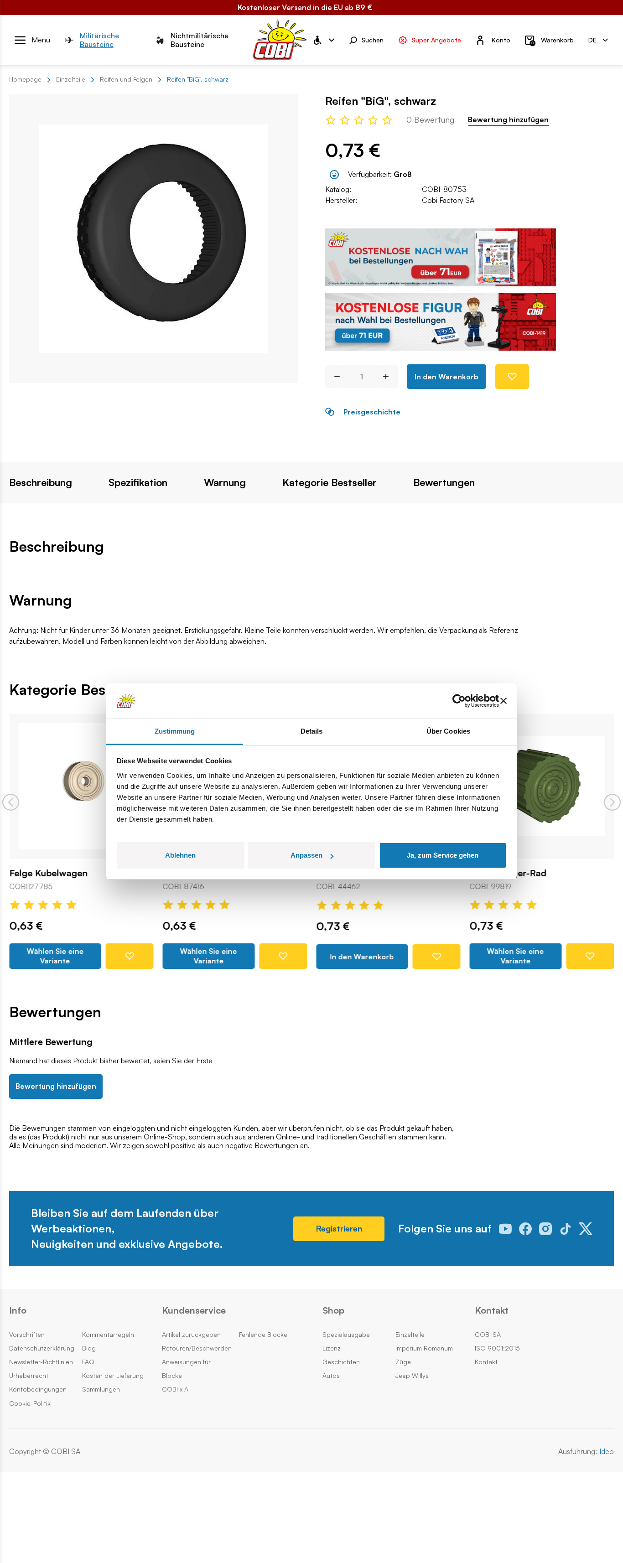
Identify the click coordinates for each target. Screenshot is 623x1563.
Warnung (225, 482)
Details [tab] (312, 731)
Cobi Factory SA (448, 200)
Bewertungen (444, 482)
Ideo (606, 1451)
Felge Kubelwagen (48, 872)
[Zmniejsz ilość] (333, 376)
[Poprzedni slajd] (10, 802)
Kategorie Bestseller (329, 482)
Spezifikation (138, 482)
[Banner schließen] (503, 701)
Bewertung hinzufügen (508, 119)
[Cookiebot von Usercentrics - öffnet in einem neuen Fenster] (459, 701)
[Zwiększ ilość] (389, 376)
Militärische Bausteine (99, 40)
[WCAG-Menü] (323, 40)
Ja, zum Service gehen (442, 855)
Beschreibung (40, 482)
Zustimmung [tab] (175, 731)
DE (592, 39)
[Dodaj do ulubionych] (512, 376)
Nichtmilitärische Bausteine (199, 40)
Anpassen (306, 855)
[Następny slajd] (612, 802)
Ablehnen (180, 855)
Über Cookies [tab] (448, 731)
